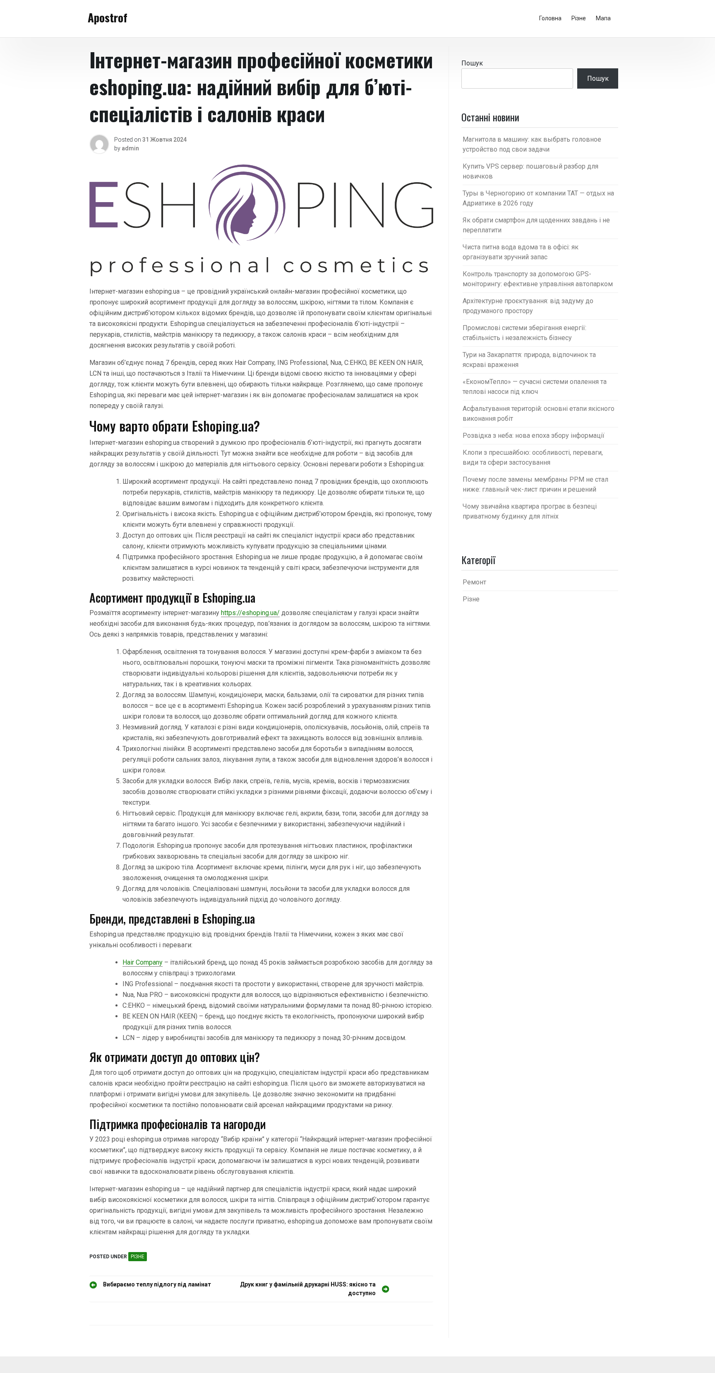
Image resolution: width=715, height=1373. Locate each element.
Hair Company (142, 962)
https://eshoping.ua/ (250, 613)
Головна (550, 18)
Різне (578, 18)
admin (130, 148)
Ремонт (474, 582)
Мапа (603, 18)
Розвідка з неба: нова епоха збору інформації (534, 435)
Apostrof (107, 17)
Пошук (472, 63)
